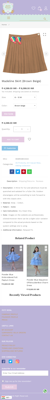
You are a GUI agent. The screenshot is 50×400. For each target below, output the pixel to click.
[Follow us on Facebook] (12, 171)
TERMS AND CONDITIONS (12, 348)
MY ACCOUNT (7, 330)
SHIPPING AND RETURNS (12, 351)
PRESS (4, 320)
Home (4, 25)
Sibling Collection (22, 166)
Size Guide (8, 114)
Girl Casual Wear (33, 163)
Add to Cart (13, 139)
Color (4, 106)
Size (3, 97)
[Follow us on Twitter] (17, 171)
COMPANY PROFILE (10, 314)
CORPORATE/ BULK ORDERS (14, 333)
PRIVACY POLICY (8, 345)
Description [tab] (12, 181)
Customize (11, 148)
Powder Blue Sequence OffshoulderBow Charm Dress (37, 282)
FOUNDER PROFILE (10, 317)
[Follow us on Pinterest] (23, 171)
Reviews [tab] (39, 181)
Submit (9, 387)
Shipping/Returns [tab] (27, 181)
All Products (20, 163)
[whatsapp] (29, 171)
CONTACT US (7, 335)
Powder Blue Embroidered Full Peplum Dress (9, 277)
